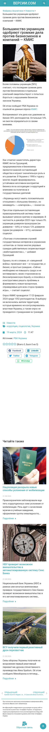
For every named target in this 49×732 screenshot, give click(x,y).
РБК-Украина (20, 338)
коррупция (12, 326)
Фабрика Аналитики (13, 10)
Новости (29, 10)
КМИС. (34, 109)
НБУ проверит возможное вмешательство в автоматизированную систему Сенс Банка (23, 569)
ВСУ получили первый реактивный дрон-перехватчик (22, 649)
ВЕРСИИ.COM (24, 3)
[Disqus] (24, 402)
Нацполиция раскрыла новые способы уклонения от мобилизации (23, 489)
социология (24, 326)
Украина (35, 326)
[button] (5, 3)
